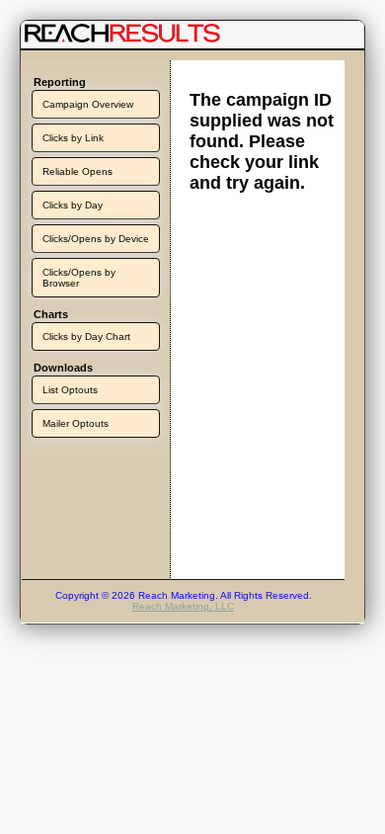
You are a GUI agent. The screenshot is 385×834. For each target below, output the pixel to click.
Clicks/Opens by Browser (79, 278)
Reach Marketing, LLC (183, 606)
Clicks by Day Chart (86, 336)
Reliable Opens (77, 171)
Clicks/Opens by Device (95, 238)
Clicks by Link (73, 137)
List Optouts (70, 389)
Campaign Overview (87, 104)
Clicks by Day (72, 205)
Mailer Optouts (75, 423)
